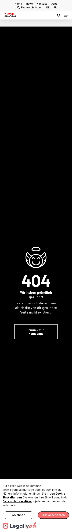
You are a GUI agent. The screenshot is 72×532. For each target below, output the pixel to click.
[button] (66, 15)
